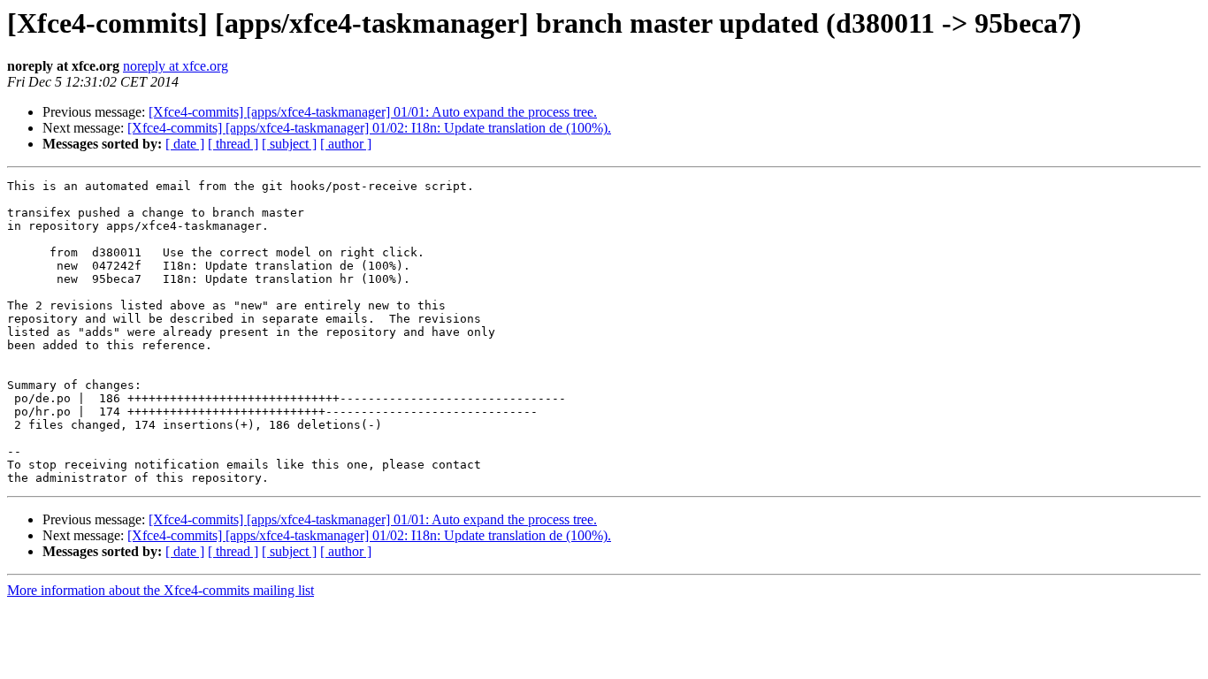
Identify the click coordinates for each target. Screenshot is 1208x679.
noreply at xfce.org (175, 65)
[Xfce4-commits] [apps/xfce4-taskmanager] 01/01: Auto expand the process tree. (373, 111)
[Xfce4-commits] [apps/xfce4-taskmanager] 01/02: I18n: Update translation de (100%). (369, 127)
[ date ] (184, 143)
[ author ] (345, 143)
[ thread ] (233, 143)
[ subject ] (289, 143)
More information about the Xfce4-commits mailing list (160, 590)
